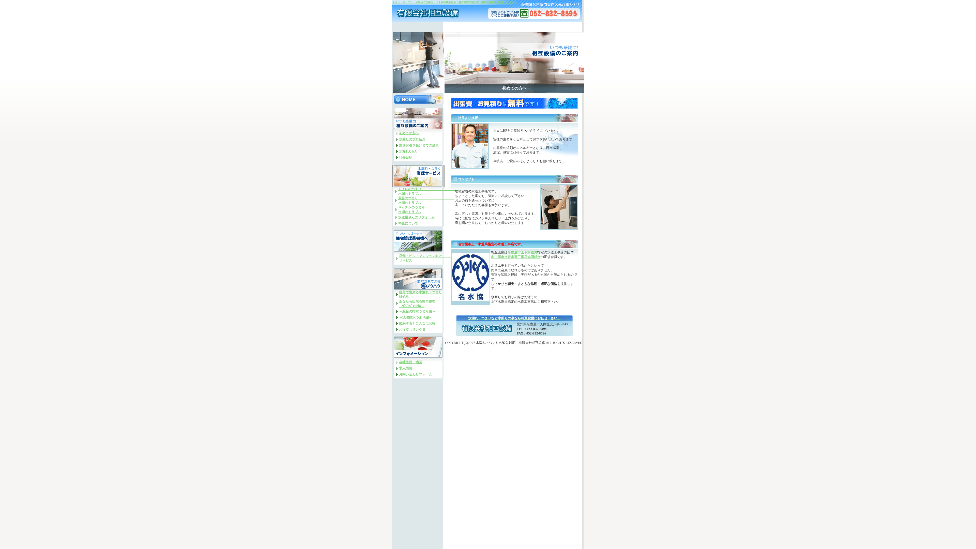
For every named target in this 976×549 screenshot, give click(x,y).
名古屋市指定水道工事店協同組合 (516, 257)
